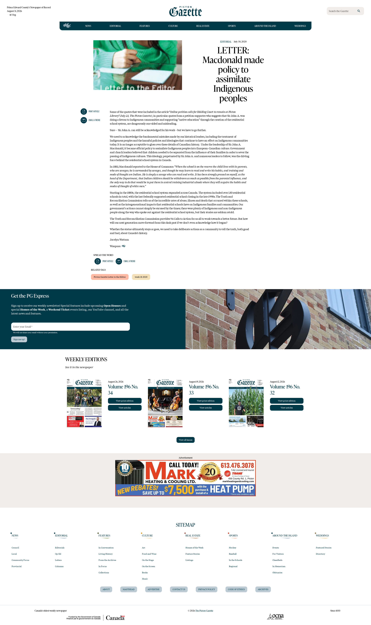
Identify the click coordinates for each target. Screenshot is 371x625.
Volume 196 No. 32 (285, 389)
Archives (263, 589)
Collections (104, 572)
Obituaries (277, 572)
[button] (90, 111)
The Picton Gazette (204, 610)
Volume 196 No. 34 (123, 389)
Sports (232, 25)
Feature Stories (193, 553)
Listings (189, 560)
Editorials (59, 547)
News (88, 25)
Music (145, 578)
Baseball (233, 553)
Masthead (129, 589)
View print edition (124, 400)
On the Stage (148, 560)
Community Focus (20, 560)
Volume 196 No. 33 (204, 389)
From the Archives (107, 560)
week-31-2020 (141, 276)
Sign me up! (19, 339)
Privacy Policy (206, 589)
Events (275, 547)
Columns (59, 566)
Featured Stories (323, 547)
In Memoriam (278, 566)
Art (143, 547)
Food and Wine (149, 553)
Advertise (153, 589)
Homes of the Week (194, 547)
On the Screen (148, 566)
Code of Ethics (236, 589)
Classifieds (277, 560)
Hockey (232, 547)
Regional (233, 566)
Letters (58, 560)
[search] (359, 11)
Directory (320, 553)
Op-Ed (58, 553)
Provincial (16, 566)
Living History (106, 553)
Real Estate (202, 25)
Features (145, 25)
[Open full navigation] (67, 26)
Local (14, 553)
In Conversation (106, 547)
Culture (173, 25)
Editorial (115, 25)
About (106, 589)
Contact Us (178, 589)
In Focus (103, 566)
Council (15, 547)
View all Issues (185, 439)
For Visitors (278, 553)
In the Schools (235, 560)
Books (145, 572)
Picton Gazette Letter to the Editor (110, 276)
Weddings (300, 25)
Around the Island (265, 25)
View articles (125, 407)
